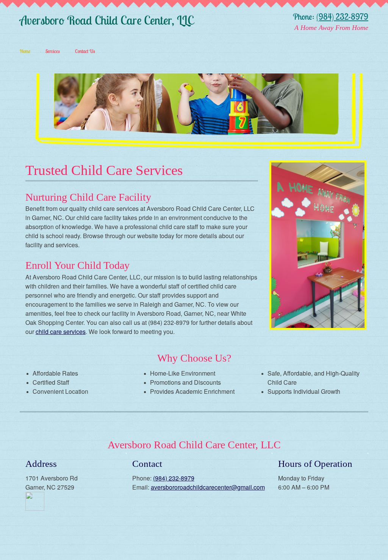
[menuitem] (21, 50)
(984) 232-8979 (342, 16)
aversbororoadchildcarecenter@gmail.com (208, 487)
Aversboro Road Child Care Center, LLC (107, 20)
